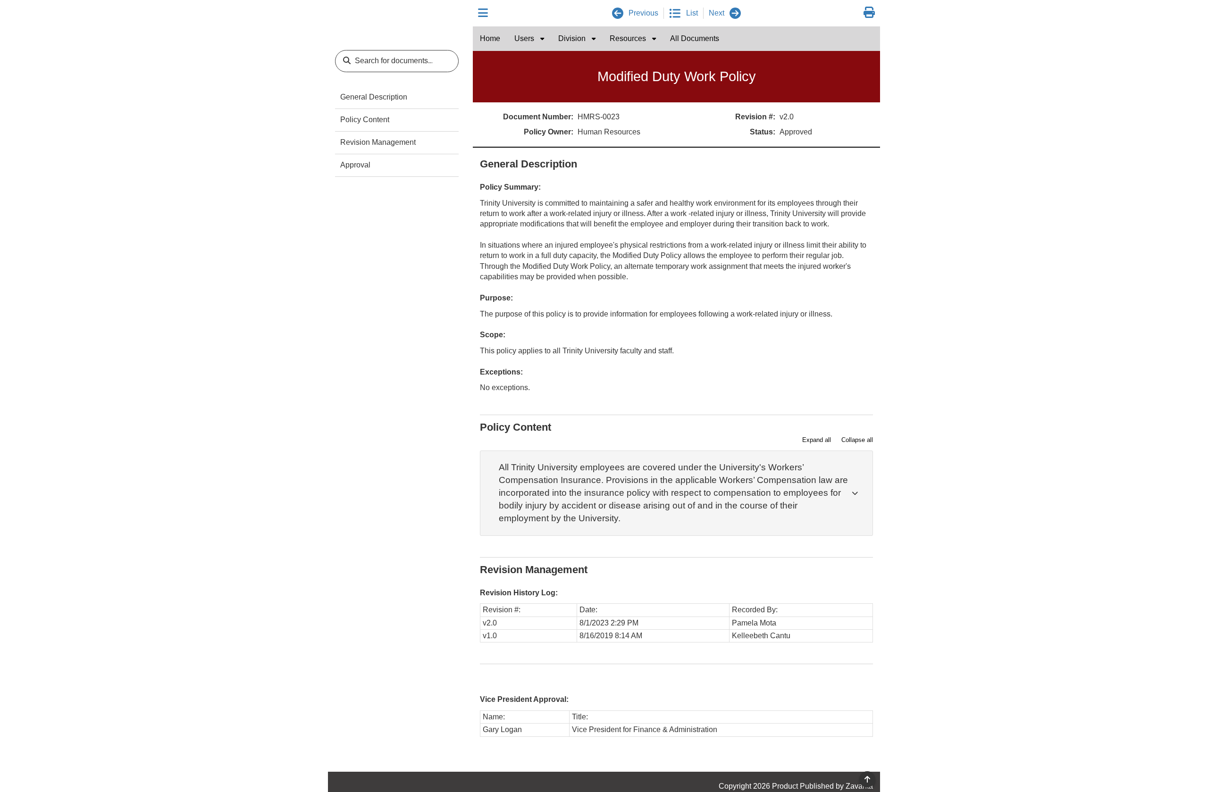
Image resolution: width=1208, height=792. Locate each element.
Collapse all (857, 439)
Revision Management (378, 142)
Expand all (816, 439)
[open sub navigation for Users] (542, 38)
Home (490, 38)
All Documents (694, 38)
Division (572, 38)
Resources (629, 38)
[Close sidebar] (483, 13)
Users (525, 38)
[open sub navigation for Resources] (654, 38)
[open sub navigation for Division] (594, 38)
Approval (355, 165)
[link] (869, 13)
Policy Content (364, 120)
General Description (373, 97)
